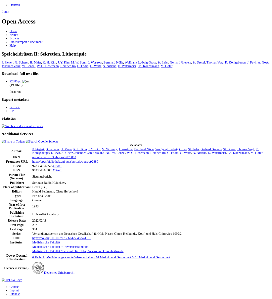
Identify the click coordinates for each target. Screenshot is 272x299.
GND (107, 152)
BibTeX (15, 107)
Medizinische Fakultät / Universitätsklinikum (60, 246)
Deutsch (15, 5)
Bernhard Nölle (113, 62)
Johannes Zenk (11, 66)
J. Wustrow (95, 62)
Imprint (14, 290)
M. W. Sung (78, 62)
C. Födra (82, 66)
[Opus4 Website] (12, 280)
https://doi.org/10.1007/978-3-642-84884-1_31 (61, 238)
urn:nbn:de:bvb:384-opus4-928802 (54, 157)
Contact (14, 286)
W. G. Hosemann (48, 66)
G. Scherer (21, 62)
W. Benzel (28, 66)
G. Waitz (95, 66)
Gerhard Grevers (180, 62)
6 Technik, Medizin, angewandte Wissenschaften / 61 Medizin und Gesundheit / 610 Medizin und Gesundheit (101, 257)
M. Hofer (166, 66)
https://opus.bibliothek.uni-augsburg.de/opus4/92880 (65, 161)
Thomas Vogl (214, 62)
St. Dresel (199, 62)
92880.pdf (16, 81)
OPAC (57, 166)
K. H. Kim (49, 62)
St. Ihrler (163, 62)
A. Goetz (263, 62)
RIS (12, 110)
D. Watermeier (127, 66)
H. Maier (35, 62)
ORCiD (98, 152)
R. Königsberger (235, 62)
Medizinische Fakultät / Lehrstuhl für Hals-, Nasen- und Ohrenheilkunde (77, 251)
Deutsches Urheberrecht (59, 272)
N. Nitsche (109, 66)
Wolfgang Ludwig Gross (140, 62)
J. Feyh (251, 62)
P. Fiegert (7, 62)
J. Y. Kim (63, 62)
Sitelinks (15, 294)
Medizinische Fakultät (46, 242)
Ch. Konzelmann (148, 66)
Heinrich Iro (68, 66)
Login (5, 11)
